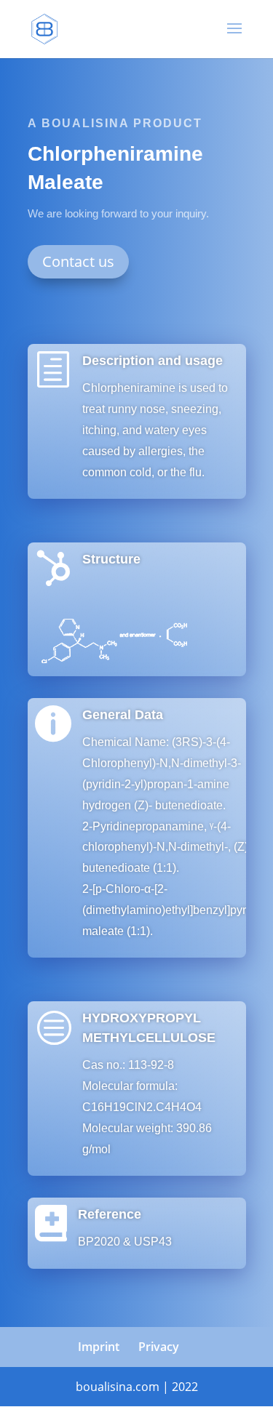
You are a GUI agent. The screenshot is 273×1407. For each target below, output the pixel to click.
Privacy (158, 1347)
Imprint (98, 1347)
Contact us (78, 261)
